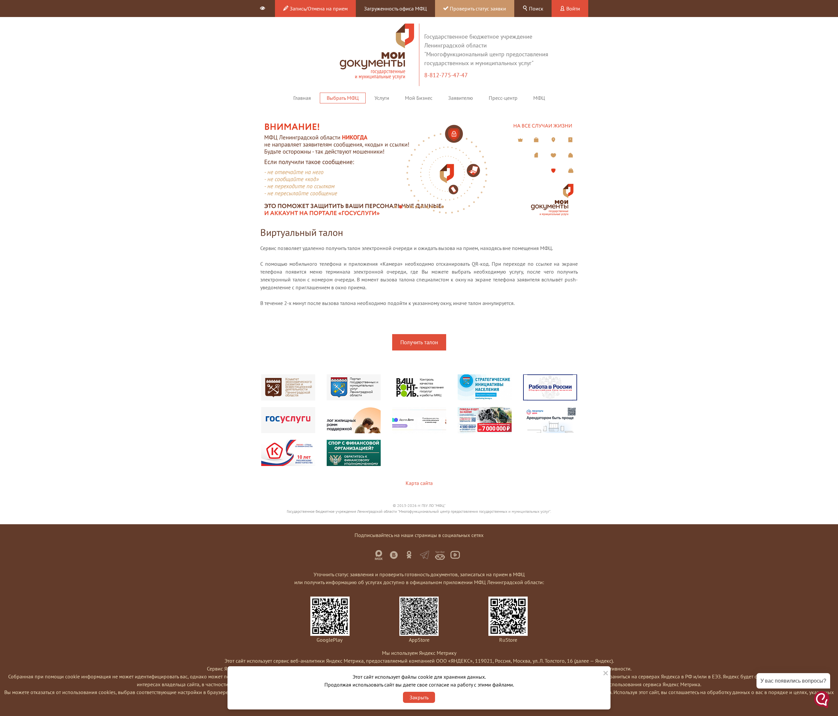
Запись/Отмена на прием (318, 8)
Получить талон (419, 342)
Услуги (381, 98)
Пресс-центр (503, 98)
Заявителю (460, 98)
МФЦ (539, 98)
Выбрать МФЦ (343, 98)
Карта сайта (419, 483)
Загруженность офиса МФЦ (395, 8)
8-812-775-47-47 (446, 75)
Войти (572, 8)
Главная (302, 98)
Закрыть (419, 697)
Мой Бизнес (418, 98)
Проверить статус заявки (477, 8)
